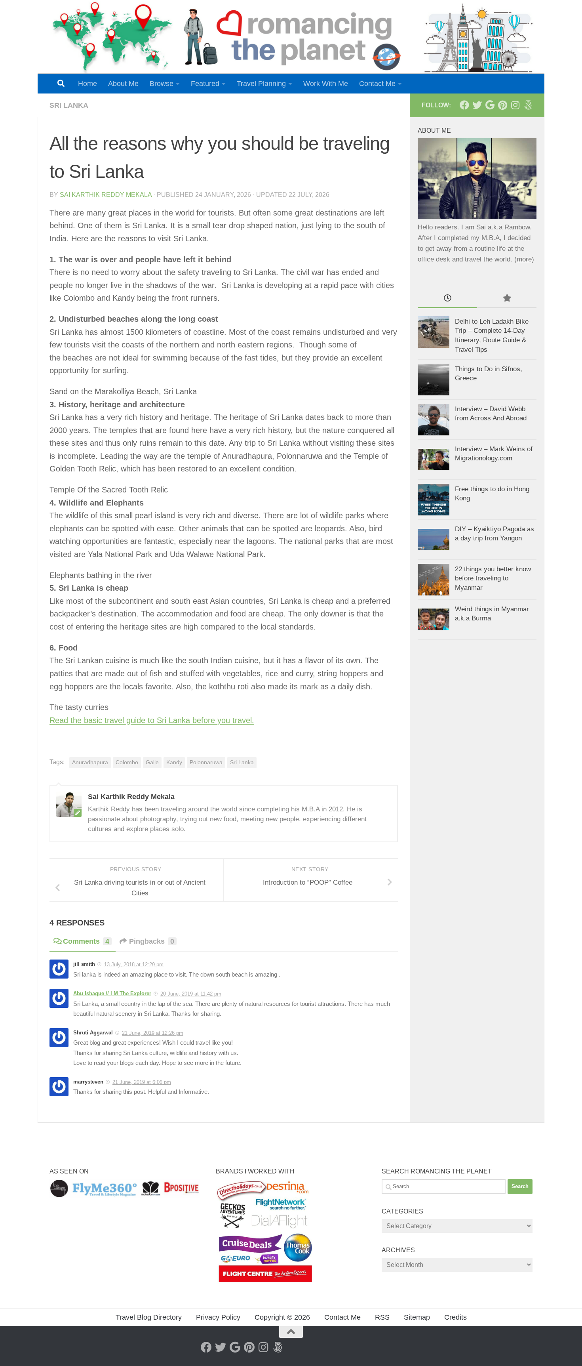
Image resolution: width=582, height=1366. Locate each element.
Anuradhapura (90, 762)
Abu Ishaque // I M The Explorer (112, 993)
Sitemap (417, 1317)
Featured (205, 84)
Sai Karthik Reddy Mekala (106, 194)
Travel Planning (261, 84)
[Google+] (490, 105)
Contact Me (377, 84)
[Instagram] (515, 105)
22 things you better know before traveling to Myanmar (493, 578)
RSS (382, 1317)
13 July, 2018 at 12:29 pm (134, 964)
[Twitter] (477, 105)
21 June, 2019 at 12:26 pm (152, 1033)
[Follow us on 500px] (528, 105)
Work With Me (325, 84)
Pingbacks (151, 941)
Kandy (174, 762)
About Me (123, 84)
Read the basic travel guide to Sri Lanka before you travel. (151, 720)
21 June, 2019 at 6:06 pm (141, 1082)
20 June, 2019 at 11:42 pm (190, 994)
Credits (455, 1317)
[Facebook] (464, 105)
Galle (152, 762)
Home (87, 84)
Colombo (127, 762)
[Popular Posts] (506, 299)
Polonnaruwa (206, 762)
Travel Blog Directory (149, 1317)
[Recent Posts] (447, 299)
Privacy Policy (218, 1317)
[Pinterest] (502, 105)
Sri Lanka (68, 105)
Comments (86, 941)
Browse (161, 84)
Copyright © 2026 (282, 1317)
